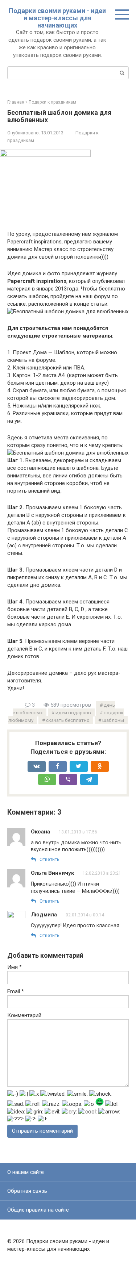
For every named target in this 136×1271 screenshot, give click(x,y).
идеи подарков (73, 712)
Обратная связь (27, 1191)
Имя (14, 967)
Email (15, 991)
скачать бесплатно (68, 720)
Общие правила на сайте (38, 1210)
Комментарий (24, 1015)
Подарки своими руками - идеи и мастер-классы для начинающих (57, 18)
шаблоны (113, 720)
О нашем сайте (25, 1172)
